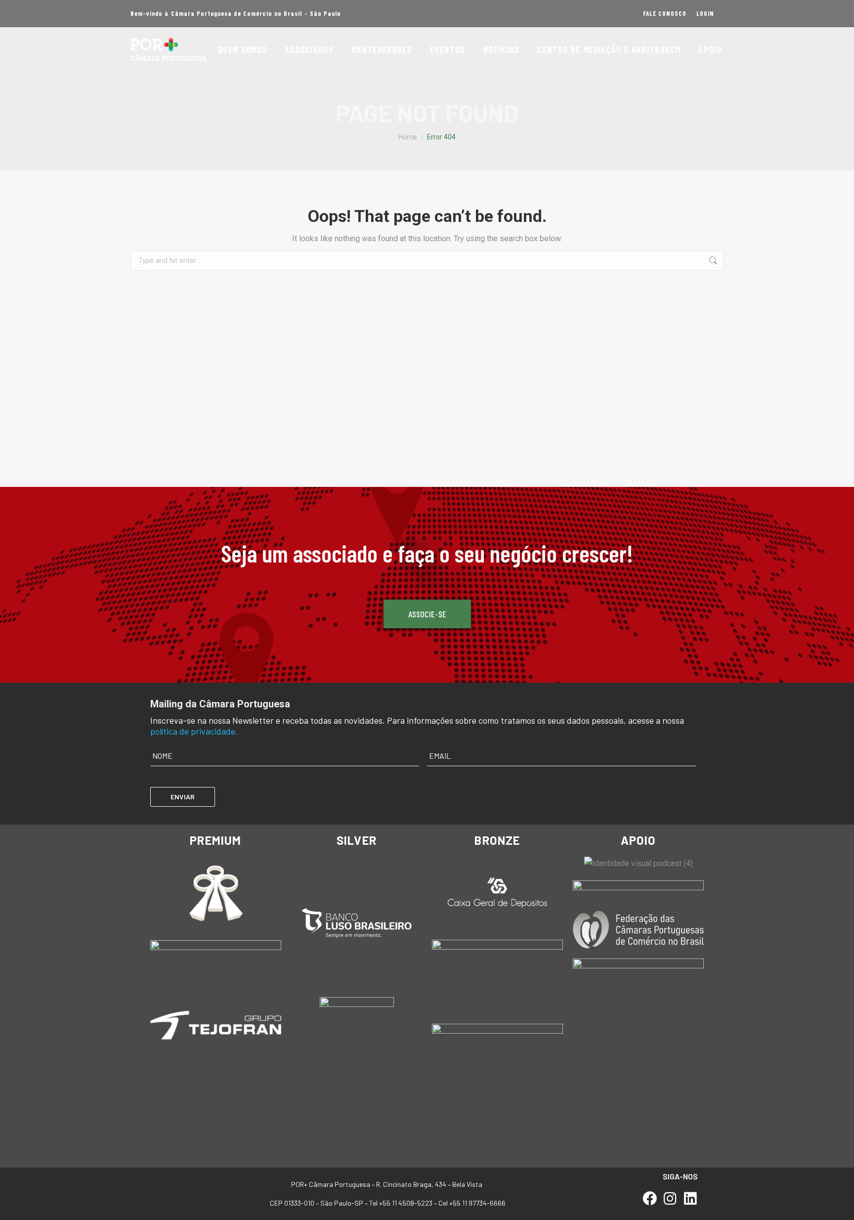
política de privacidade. (194, 731)
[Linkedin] (690, 1199)
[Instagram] (670, 1199)
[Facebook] (650, 1199)
